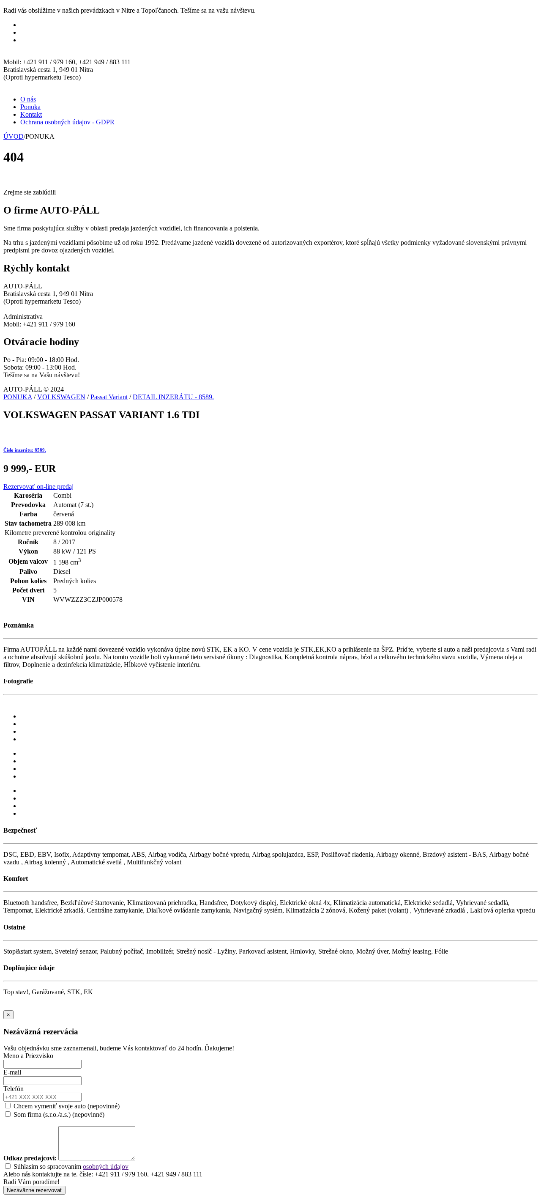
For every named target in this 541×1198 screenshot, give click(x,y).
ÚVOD (13, 136)
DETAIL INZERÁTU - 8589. (173, 396)
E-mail (12, 1072)
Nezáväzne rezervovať (34, 1190)
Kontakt (31, 114)
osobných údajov (105, 1166)
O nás (28, 99)
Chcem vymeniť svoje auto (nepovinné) (66, 1106)
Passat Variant (109, 396)
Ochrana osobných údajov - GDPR (67, 122)
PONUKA (17, 396)
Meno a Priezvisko (28, 1055)
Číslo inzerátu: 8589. (24, 449)
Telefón (13, 1088)
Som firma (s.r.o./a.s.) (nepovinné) (58, 1114)
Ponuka (30, 106)
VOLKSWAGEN (61, 396)
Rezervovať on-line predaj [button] (38, 486)
